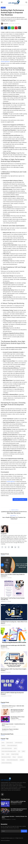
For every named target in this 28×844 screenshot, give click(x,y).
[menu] (1, 2)
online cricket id (9, 742)
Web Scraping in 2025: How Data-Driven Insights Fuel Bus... (13, 669)
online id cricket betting (6, 762)
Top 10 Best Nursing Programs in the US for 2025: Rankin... (19, 809)
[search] (26, 2)
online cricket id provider (7, 748)
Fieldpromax (3, 577)
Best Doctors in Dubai (6, 757)
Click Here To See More (19, 499)
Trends (3, 759)
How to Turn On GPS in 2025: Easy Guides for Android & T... (13, 575)
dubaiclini (12, 712)
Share (3, 754)
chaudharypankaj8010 (6, 726)
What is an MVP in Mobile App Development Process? (12, 693)
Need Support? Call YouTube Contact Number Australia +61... (13, 598)
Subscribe (24, 831)
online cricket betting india (12, 759)
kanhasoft (2, 672)
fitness (14, 757)
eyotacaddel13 (4, 730)
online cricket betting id (12, 745)
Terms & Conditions (5, 840)
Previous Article (14, 510)
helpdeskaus (3, 601)
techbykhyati (3, 624)
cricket (7, 754)
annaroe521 (4, 707)
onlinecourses (13, 811)
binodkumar (13, 719)
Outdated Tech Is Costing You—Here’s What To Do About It (14, 622)
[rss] (2, 794)
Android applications (5, 61)
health (23, 751)
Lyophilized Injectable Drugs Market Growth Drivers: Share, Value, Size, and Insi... (14, 512)
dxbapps (2, 648)
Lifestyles (22, 759)
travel (3, 742)
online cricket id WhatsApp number (9, 751)
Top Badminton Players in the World (10, 729)
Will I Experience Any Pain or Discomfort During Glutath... (17, 710)
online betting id (18, 742)
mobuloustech (3, 695)
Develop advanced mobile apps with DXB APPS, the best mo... (13, 646)
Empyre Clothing (14, 754)
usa (19, 751)
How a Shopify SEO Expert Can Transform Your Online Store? (14, 518)
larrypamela (3, 533)
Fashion (3, 745)
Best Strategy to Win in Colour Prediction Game (18, 717)
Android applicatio (10, 481)
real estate (20, 757)
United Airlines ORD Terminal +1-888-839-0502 (13, 705)
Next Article (13, 515)
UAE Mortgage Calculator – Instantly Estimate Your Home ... (13, 724)
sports (15, 748)
